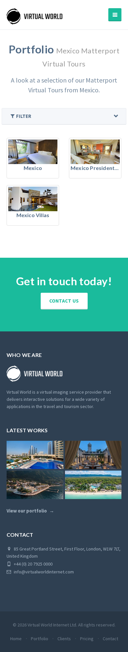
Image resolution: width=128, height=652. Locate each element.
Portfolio (39, 639)
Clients (64, 639)
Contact (110, 639)
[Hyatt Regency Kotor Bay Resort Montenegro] (35, 485)
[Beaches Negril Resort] (93, 485)
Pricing (87, 639)
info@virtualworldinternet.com (44, 572)
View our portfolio (27, 511)
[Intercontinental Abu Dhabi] (35, 455)
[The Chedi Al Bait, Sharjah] (93, 455)
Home (16, 639)
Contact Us (64, 301)
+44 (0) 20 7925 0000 (33, 564)
